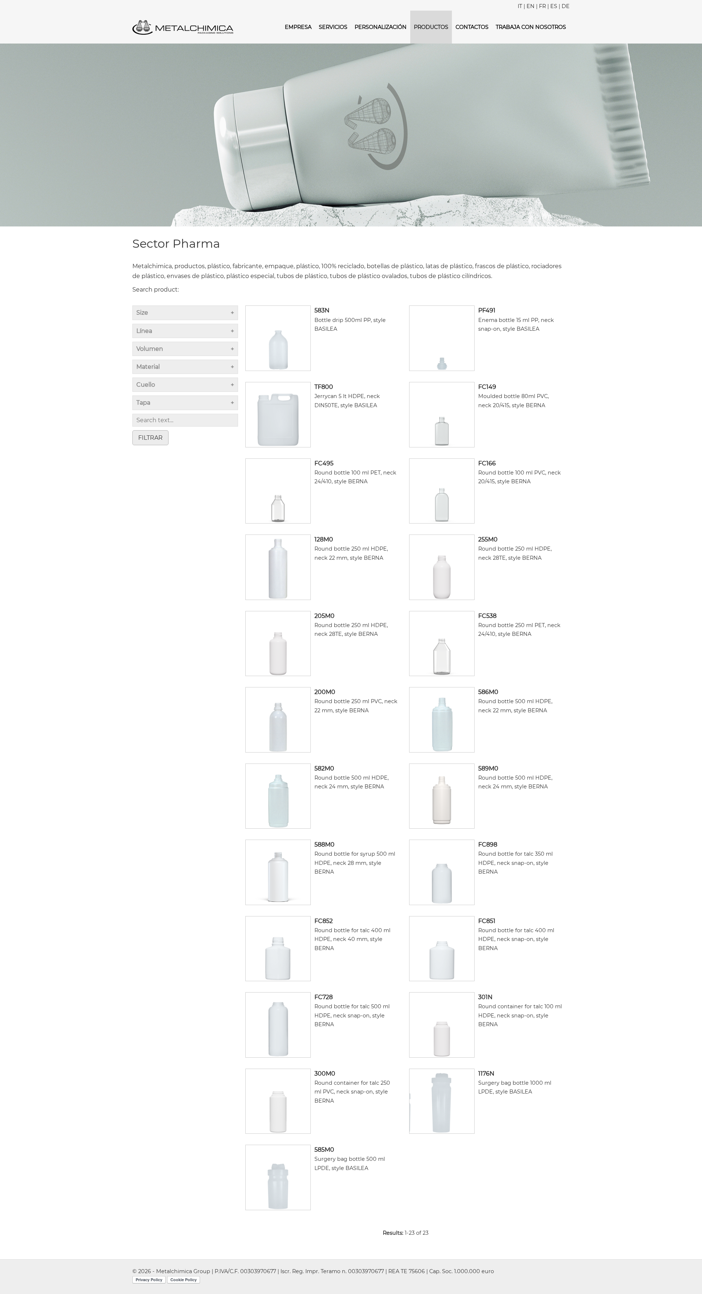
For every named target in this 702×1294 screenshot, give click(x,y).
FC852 (323, 921)
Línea (144, 330)
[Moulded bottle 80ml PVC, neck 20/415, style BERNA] (442, 413)
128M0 (323, 539)
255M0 (488, 539)
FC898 (487, 844)
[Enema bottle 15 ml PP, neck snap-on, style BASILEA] (442, 337)
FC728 (323, 997)
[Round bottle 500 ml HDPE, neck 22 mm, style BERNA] (442, 719)
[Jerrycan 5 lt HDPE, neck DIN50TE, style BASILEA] (278, 413)
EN (530, 6)
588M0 (324, 844)
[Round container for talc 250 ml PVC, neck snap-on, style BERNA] (278, 1100)
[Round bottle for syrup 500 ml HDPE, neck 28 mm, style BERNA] (278, 872)
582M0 (324, 768)
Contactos (472, 27)
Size (142, 312)
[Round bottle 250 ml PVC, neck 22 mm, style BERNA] (278, 719)
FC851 (486, 921)
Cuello (145, 384)
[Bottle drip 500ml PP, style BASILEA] (278, 337)
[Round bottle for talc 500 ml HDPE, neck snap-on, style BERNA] (278, 1024)
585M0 (324, 1149)
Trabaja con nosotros (531, 27)
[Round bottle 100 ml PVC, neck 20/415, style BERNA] (442, 490)
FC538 (487, 615)
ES (553, 6)
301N (485, 997)
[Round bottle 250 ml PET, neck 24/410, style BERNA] (442, 643)
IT (520, 6)
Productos (431, 27)
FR (542, 6)
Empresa (298, 27)
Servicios (333, 27)
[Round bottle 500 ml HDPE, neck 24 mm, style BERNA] (278, 795)
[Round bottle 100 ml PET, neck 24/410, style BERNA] (278, 490)
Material (148, 366)
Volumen (149, 348)
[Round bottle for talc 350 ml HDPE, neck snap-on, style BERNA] (442, 872)
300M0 (324, 1073)
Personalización (381, 27)
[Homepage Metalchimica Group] (182, 26)
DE (566, 6)
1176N (486, 1073)
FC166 (487, 463)
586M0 (488, 692)
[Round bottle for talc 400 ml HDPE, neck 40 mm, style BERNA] (278, 948)
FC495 (323, 463)
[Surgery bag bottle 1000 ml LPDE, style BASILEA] (442, 1100)
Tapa (143, 402)
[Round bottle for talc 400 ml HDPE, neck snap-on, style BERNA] (442, 948)
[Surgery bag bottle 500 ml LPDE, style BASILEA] (278, 1177)
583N (321, 310)
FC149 (487, 386)
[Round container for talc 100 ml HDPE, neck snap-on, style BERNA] (442, 1024)
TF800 (323, 386)
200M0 (324, 692)
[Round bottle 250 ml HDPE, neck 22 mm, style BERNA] (278, 566)
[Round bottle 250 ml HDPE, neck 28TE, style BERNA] (442, 566)
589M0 (488, 768)
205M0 (324, 615)
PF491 (486, 310)
